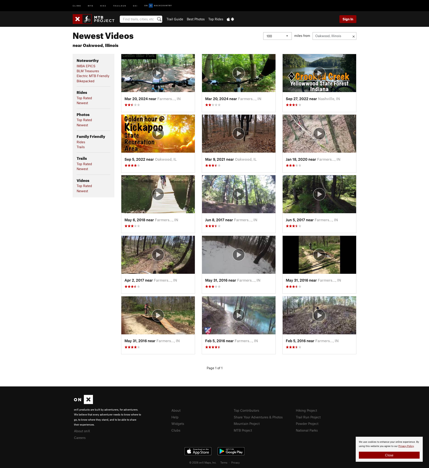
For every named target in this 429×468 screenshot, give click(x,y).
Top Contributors (246, 410)
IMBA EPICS (86, 66)
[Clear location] (354, 36)
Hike (103, 5)
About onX (82, 431)
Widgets (177, 424)
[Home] (96, 19)
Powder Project (307, 424)
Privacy (235, 462)
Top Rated (84, 98)
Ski (135, 5)
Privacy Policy (406, 446)
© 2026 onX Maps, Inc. (203, 462)
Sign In (348, 19)
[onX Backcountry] (158, 6)
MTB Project (243, 430)
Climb (77, 5)
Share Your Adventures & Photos (258, 417)
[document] (389, 449)
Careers (80, 438)
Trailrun (119, 5)
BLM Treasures (88, 71)
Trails (81, 147)
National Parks (307, 430)
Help (175, 417)
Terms (223, 462)
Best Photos (196, 19)
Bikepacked (86, 81)
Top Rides (215, 19)
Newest (82, 103)
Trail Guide (174, 19)
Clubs (175, 430)
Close (389, 455)
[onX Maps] (83, 403)
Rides (81, 142)
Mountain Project (247, 424)
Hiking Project (306, 410)
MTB (90, 5)
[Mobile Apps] (230, 19)
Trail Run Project (308, 417)
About (176, 410)
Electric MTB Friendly (93, 76)
